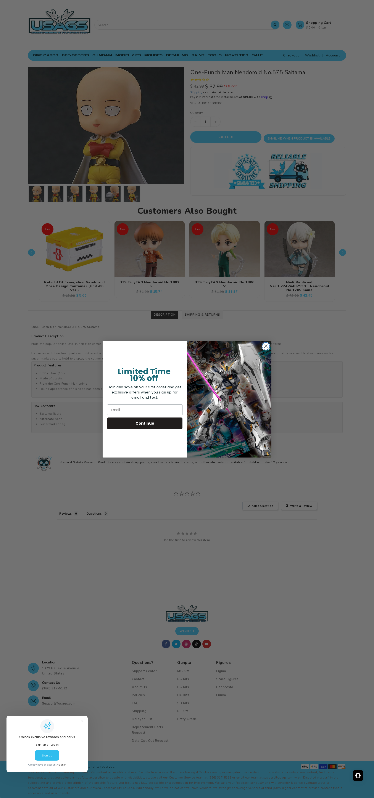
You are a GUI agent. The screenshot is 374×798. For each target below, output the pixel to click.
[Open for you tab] (358, 775)
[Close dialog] (266, 346)
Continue (144, 423)
